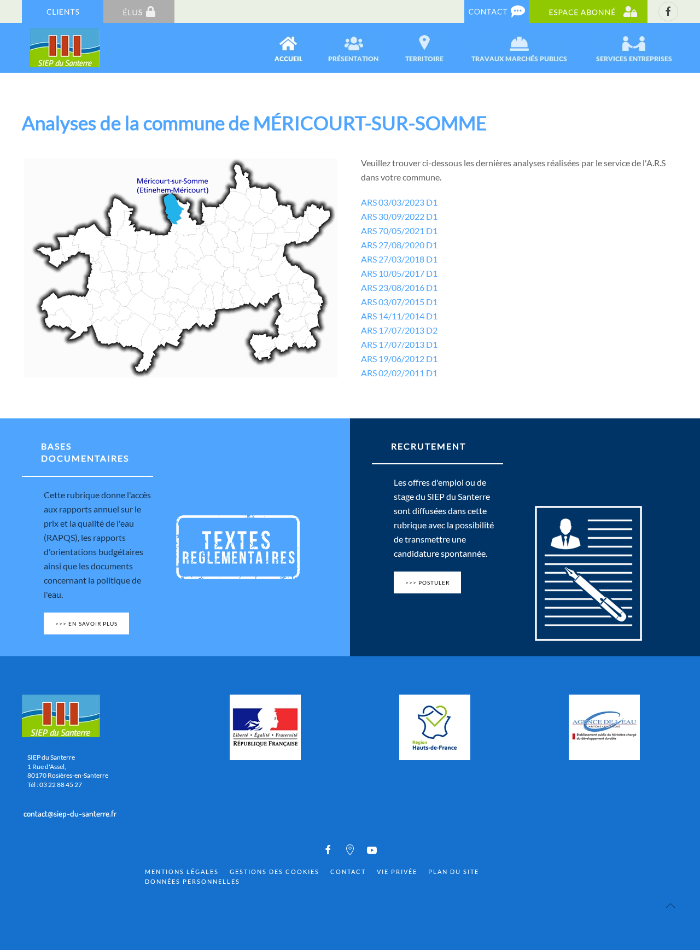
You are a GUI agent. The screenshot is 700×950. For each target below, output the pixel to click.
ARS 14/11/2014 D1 (399, 316)
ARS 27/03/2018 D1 (399, 259)
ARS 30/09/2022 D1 (399, 216)
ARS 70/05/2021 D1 (399, 230)
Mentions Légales (182, 871)
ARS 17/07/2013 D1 (399, 344)
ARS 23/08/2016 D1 (399, 287)
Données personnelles (192, 881)
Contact (348, 871)
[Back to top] (670, 905)
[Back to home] (65, 48)
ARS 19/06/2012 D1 (399, 358)
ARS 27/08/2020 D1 (399, 245)
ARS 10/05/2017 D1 (399, 273)
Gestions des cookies (274, 871)
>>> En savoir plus (86, 623)
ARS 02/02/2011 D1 (399, 373)
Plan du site (453, 871)
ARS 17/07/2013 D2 (399, 330)
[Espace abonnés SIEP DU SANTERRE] (588, 10)
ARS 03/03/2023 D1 (399, 202)
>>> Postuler (427, 582)
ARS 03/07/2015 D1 (399, 301)
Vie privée (397, 871)
